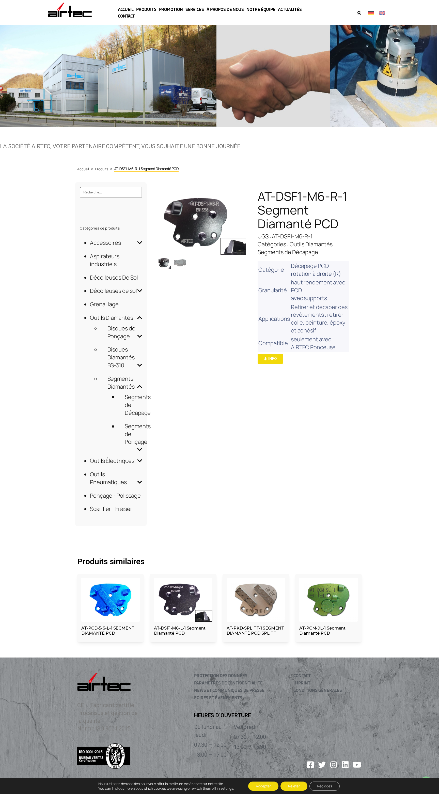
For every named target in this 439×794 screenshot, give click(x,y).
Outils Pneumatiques (108, 478)
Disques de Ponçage (121, 332)
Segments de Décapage (288, 252)
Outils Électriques (112, 461)
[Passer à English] (382, 12)
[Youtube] (357, 765)
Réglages (324, 786)
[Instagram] (333, 765)
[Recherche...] (111, 192)
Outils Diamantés (111, 318)
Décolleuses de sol (113, 291)
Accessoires (105, 243)
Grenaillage (104, 304)
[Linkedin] (345, 765)
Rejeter (294, 786)
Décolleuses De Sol (114, 277)
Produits (101, 168)
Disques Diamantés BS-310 (121, 357)
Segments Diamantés (121, 382)
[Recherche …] (359, 13)
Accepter (263, 786)
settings (227, 788)
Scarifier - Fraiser (111, 509)
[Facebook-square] (310, 765)
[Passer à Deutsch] (371, 12)
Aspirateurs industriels (104, 260)
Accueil (83, 168)
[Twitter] (322, 765)
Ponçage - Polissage (115, 495)
